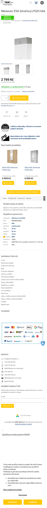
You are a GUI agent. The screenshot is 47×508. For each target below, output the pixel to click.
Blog (2, 269)
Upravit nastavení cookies (23, 424)
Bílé (13, 223)
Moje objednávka (6, 288)
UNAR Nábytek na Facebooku (13, 368)
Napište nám (5, 304)
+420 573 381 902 (9, 365)
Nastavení (23, 495)
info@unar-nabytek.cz (11, 359)
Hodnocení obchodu (7, 266)
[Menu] (42, 3)
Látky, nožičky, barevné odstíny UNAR (13, 296)
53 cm (14, 231)
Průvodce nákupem (7, 271)
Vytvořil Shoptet (25, 415)
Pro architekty (5, 291)
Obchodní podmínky (7, 277)
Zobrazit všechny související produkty (23, 192)
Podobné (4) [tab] (12, 198)
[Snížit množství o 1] (9, 99)
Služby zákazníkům (7, 282)
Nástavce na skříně (18, 218)
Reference (4, 293)
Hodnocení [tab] (21, 198)
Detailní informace (7, 106)
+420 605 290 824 (9, 362)
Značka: (7, 23)
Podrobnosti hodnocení (29, 21)
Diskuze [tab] (28, 198)
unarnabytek (8, 372)
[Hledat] (30, 3)
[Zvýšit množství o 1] (9, 96)
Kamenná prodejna (7, 263)
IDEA (13, 237)
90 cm (14, 229)
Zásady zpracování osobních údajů (12, 280)
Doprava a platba (6, 274)
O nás (3, 260)
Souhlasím (33, 502)
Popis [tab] (5, 198)
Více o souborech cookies (12, 489)
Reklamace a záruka (7, 285)
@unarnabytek (9, 381)
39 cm (14, 234)
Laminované (16, 226)
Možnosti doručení (28, 92)
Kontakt (3, 302)
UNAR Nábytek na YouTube (13, 378)
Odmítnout (12, 502)
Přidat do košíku (20, 98)
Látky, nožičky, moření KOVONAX (11, 299)
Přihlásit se (7, 406)
